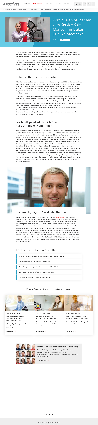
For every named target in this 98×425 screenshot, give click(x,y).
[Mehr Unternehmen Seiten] (44, 4)
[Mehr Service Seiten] (61, 4)
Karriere (49, 4)
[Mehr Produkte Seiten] (31, 4)
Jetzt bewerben (42, 360)
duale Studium (60, 217)
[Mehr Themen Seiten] (70, 4)
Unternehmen (38, 4)
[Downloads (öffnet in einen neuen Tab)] (76, 4)
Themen (66, 4)
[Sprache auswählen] (89, 4)
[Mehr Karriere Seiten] (53, 4)
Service (57, 4)
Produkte (27, 4)
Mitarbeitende (65, 40)
